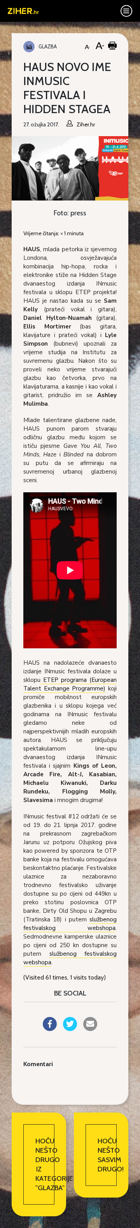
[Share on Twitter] (70, 1028)
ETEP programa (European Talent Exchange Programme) (70, 684)
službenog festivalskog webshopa (70, 924)
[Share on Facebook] (50, 1028)
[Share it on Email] (90, 1028)
